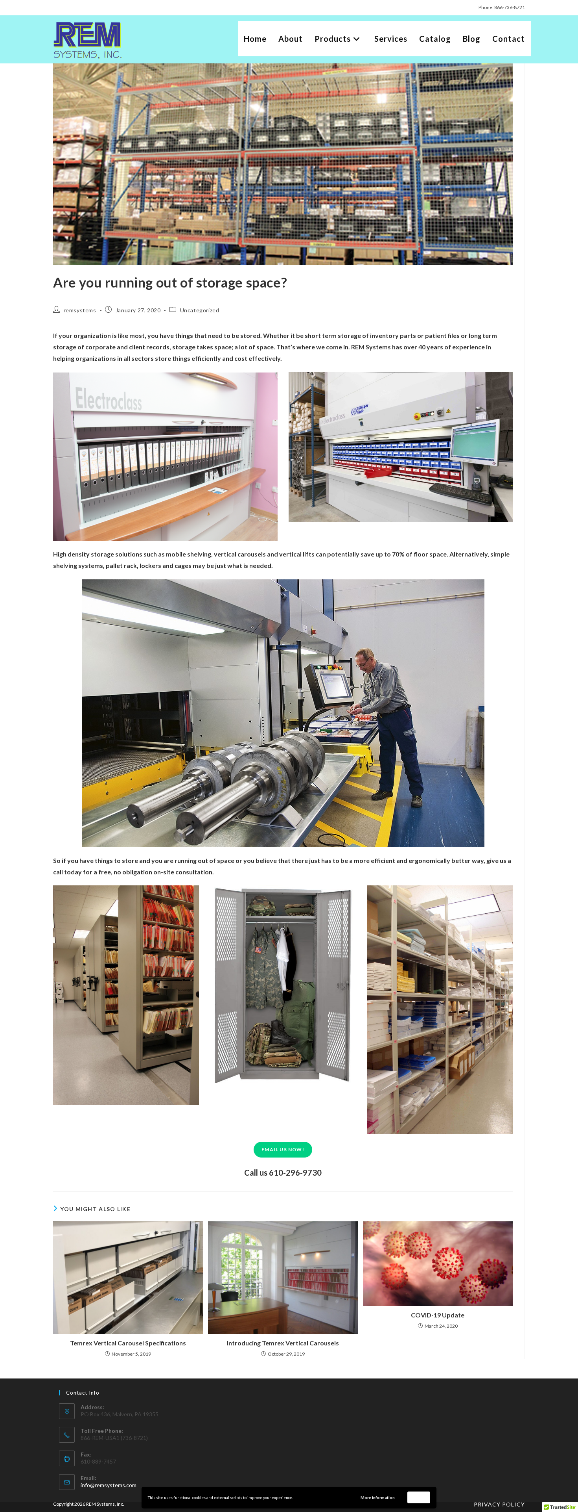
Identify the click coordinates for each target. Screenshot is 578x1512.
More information (378, 1497)
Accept (418, 1497)
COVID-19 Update (437, 1315)
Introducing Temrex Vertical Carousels (283, 1343)
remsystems (80, 310)
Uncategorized (199, 310)
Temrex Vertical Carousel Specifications (128, 1343)
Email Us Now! (282, 1149)
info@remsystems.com (108, 1485)
